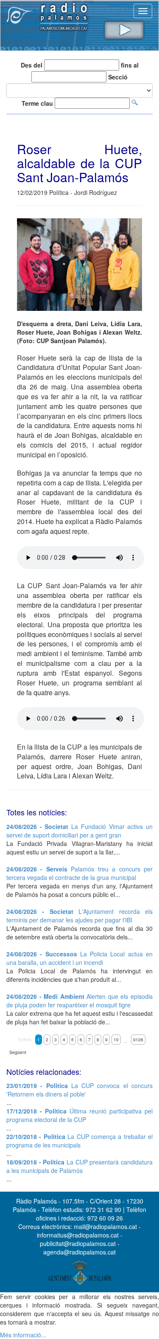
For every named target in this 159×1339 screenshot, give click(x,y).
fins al (130, 65)
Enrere (24, 1040)
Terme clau (37, 103)
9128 (138, 1040)
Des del (31, 65)
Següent (17, 1052)
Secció (118, 77)
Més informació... (23, 1335)
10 (116, 1040)
